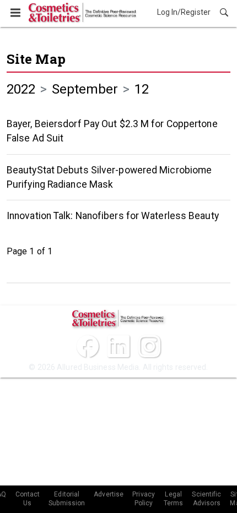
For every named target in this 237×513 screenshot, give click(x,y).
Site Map (36, 59)
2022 (21, 89)
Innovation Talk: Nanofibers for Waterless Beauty (113, 215)
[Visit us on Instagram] (149, 346)
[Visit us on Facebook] (88, 346)
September (85, 89)
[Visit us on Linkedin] (118, 346)
